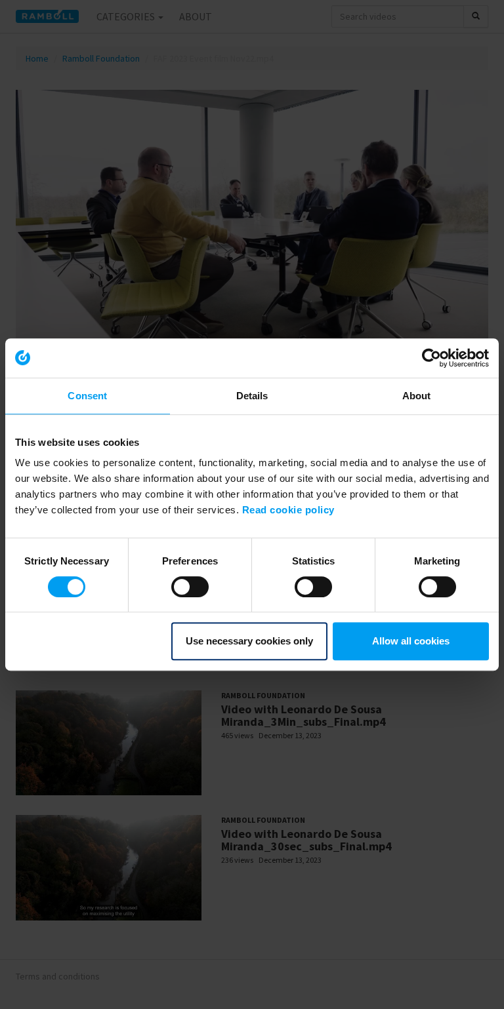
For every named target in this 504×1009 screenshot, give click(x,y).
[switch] (190, 586)
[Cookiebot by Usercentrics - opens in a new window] (431, 358)
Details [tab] (252, 395)
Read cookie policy (288, 509)
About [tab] (416, 395)
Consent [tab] (87, 395)
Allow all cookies (411, 640)
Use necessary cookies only (249, 640)
